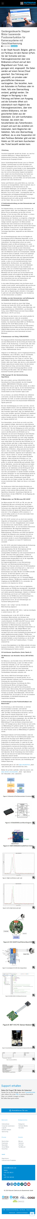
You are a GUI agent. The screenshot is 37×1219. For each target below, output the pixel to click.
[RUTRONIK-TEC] (18, 1184)
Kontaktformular (30, 1092)
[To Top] (32, 1214)
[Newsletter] (25, 1184)
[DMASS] (18, 1201)
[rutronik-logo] (28, 3)
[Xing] (11, 1184)
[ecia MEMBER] (14, 1198)
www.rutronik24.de (24, 765)
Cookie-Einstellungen (22, 1212)
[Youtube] (28, 1184)
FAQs (17, 1094)
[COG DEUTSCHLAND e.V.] (31, 1198)
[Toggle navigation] (2, 3)
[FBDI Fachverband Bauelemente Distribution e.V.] (23, 1198)
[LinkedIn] (15, 1184)
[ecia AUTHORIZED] (5, 1198)
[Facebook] (8, 1184)
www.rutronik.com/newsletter (9, 772)
